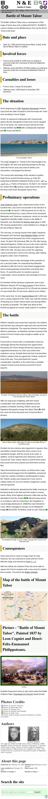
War (17, 10)
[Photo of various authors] (2, 714)
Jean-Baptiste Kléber (29, 235)
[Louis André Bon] (18, 291)
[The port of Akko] (5, 130)
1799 (18, 108)
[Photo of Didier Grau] (2, 713)
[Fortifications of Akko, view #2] (18, 127)
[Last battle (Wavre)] (41, 8)
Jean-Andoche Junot (9, 205)
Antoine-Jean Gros (31, 222)
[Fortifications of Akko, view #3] (20, 127)
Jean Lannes (27, 285)
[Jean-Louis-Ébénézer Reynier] (17, 285)
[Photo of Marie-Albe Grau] (2, 707)
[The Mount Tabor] (21, 228)
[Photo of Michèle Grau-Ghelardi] (2, 711)
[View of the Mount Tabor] (40, 409)
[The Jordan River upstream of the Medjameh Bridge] (25, 498)
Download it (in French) (23, 694)
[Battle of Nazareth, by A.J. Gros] (1, 225)
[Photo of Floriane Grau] (2, 709)
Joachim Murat (28, 296)
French (45, 3)
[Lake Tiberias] (46, 509)
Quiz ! (36, 3)
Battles (22, 10)
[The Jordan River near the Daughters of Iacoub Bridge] (15, 186)
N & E (12, 10)
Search (40, 3)
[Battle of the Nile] (6, 8)
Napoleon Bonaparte (30, 108)
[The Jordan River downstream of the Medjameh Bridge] (27, 498)
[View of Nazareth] (9, 210)
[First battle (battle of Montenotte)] (3, 8)
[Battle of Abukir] (45, 8)
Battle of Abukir (31, 572)
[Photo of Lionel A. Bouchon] (2, 705)
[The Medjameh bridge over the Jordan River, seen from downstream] (7, 509)
